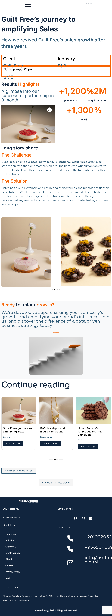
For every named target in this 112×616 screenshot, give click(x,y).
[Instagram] (75, 518)
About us (10, 559)
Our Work (10, 547)
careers (9, 566)
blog (7, 578)
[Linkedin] (90, 518)
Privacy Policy (12, 572)
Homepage (11, 534)
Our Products (12, 553)
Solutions (10, 541)
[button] (52, 289)
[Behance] (83, 518)
